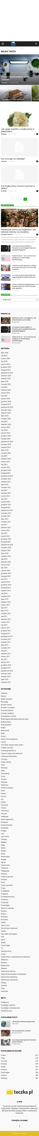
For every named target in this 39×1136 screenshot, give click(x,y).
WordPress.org (6, 1011)
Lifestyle (4, 839)
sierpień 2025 (6, 378)
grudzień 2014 (6, 585)
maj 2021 (4, 525)
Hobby (3, 802)
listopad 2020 (5, 542)
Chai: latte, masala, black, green (12, 745)
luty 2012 (4, 625)
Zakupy (3, 983)
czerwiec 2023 (6, 453)
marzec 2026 (5, 358)
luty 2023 (4, 464)
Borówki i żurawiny (7, 707)
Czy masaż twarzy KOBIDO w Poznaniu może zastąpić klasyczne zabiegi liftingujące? (24, 248)
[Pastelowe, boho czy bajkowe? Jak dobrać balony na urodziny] (19, 218)
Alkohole (4, 693)
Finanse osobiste (7, 788)
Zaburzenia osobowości (9, 980)
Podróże (4, 874)
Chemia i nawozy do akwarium (11, 753)
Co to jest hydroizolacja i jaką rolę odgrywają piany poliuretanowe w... (24, 276)
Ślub (2, 937)
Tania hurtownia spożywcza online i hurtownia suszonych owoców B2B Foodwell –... (24, 267)
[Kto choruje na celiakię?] (19, 147)
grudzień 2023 (6, 436)
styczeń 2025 (5, 399)
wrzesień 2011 (6, 639)
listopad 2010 (5, 668)
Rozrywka (4, 920)
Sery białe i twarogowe (9, 934)
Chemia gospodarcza (8, 750)
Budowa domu (6, 722)
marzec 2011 (5, 656)
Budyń (3, 728)
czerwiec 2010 (6, 682)
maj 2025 (4, 387)
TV (2, 948)
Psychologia (5, 905)
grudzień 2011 (6, 631)
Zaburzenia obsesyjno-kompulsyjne (13, 974)
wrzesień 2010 (6, 674)
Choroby (4, 759)
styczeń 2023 (5, 467)
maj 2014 (4, 593)
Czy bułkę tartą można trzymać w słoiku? (18, 187)
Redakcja (4, 82)
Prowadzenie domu (8, 897)
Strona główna (5, 49)
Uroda (3, 954)
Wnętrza (4, 963)
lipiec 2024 (4, 416)
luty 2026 (4, 361)
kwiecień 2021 (6, 527)
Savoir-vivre (5, 925)
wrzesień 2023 (6, 444)
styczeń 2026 (5, 364)
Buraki (3, 736)
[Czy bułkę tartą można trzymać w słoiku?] (19, 174)
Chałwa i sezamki (7, 748)
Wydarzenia (5, 965)
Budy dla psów (6, 725)
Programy (4, 894)
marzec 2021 (5, 530)
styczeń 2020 (5, 570)
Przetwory (4, 899)
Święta (3, 942)
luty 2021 (4, 533)
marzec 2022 (5, 496)
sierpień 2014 (6, 590)
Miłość (3, 848)
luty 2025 (4, 396)
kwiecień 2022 (6, 493)
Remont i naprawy (7, 908)
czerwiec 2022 (6, 487)
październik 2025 (7, 373)
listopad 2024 (5, 404)
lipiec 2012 (4, 611)
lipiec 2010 (4, 679)
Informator (5, 811)
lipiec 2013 (4, 599)
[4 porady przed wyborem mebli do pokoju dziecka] (5, 1042)
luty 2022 (4, 499)
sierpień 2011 (6, 642)
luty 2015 (4, 579)
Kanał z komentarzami (10, 1008)
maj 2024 (4, 421)
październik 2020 (7, 545)
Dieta (3, 771)
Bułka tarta (5, 730)
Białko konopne (6, 699)
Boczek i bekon (6, 705)
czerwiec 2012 (6, 613)
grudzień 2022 (6, 470)
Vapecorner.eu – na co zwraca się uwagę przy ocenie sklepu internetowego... (24, 258)
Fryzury (3, 796)
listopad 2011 (5, 633)
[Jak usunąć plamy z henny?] (5, 1033)
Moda (3, 854)
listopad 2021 (5, 507)
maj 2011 (4, 651)
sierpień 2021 (6, 516)
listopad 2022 (5, 473)
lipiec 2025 (4, 381)
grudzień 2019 (6, 573)
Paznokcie (4, 868)
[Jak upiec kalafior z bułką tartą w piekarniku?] (19, 117)
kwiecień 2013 (6, 602)
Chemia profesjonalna (9, 756)
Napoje (3, 859)
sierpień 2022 (6, 482)
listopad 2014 (5, 588)
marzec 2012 (5, 622)
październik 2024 (7, 407)
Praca (3, 882)
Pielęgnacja (5, 871)
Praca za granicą (7, 885)
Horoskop (4, 805)
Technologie (5, 945)
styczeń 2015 (5, 582)
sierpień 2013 (6, 596)
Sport (3, 940)
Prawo (3, 888)
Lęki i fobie (5, 836)
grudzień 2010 (6, 665)
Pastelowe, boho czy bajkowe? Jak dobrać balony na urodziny (18, 230)
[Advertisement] (19, 20)
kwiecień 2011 (6, 654)
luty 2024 (4, 430)
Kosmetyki (4, 828)
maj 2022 (4, 490)
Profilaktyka (5, 891)
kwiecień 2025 (6, 390)
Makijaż (3, 842)
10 (21, 199)
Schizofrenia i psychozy (9, 928)
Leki (2, 834)
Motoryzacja (5, 856)
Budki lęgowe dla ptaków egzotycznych (15, 719)
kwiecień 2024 (6, 424)
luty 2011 (4, 659)
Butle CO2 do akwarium (9, 739)
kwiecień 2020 (6, 562)
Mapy (3, 845)
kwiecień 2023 (6, 459)
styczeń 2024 (5, 433)
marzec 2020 (5, 565)
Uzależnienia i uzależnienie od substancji (15, 957)
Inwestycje (4, 816)
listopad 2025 (5, 370)
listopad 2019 (5, 576)
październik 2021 (7, 510)
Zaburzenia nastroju (8, 971)
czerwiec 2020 (6, 556)
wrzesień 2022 (6, 479)
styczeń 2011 (5, 662)
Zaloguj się (5, 1002)
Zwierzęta (4, 991)
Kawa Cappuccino (7, 819)
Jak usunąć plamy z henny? (21, 1031)
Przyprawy (4, 902)
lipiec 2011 (4, 645)
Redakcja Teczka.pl (7, 234)
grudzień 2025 (6, 367)
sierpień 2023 (6, 447)
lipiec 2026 (4, 353)
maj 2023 (4, 456)
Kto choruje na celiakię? (13, 158)
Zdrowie (4, 985)
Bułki (3, 733)
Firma (3, 791)
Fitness (3, 793)
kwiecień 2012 (6, 619)
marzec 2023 (5, 462)
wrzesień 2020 (6, 548)
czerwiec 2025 (6, 384)
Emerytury (4, 785)
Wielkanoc (4, 960)
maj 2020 (4, 559)
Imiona (3, 808)
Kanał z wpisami (8, 1005)
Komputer (4, 822)
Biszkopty (4, 702)
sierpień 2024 (6, 413)
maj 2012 (4, 616)
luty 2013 (4, 608)
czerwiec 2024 (6, 419)
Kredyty (3, 831)
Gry (2, 799)
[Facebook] (19, 1126)
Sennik (3, 931)
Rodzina (4, 911)
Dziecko (4, 779)
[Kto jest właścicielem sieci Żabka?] (19, 69)
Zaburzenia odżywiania (9, 977)
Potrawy (4, 879)
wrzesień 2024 (6, 410)
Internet (4, 814)
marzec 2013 (5, 605)
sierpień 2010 (6, 676)
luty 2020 (4, 568)
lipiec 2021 (4, 519)
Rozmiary (4, 917)
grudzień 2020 (6, 539)
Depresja (4, 768)
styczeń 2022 (5, 502)
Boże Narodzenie (7, 710)
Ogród (3, 862)
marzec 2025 (5, 393)
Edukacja (4, 782)
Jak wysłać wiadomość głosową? (23, 1022)
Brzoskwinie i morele (8, 716)
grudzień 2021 (6, 505)
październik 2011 (7, 636)
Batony (3, 696)
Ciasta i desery (6, 762)
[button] (36, 43)
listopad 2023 (5, 439)
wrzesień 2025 (6, 376)
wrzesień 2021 (6, 513)
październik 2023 (7, 441)
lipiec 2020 (4, 553)
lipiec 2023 (4, 450)
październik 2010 (7, 671)
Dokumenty (5, 773)
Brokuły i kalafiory (7, 713)
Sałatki (3, 922)
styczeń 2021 (5, 536)
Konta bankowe (6, 825)
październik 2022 (7, 476)
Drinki (3, 776)
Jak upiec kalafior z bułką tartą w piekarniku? (17, 130)
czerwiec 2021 (6, 522)
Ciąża (3, 765)
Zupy (3, 988)
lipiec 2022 (4, 484)
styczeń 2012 (5, 628)
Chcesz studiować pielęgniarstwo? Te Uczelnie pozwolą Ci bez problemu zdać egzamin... (25, 286)
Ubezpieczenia (6, 951)
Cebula (3, 742)
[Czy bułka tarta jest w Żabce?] (15, 97)
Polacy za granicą (7, 877)
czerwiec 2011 (6, 648)
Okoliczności (5, 865)
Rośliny (3, 914)
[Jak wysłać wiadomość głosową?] (5, 1024)
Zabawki (4, 968)
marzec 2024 (5, 427)
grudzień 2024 (6, 401)
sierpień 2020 (6, 550)
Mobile (3, 851)
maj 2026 (4, 356)
